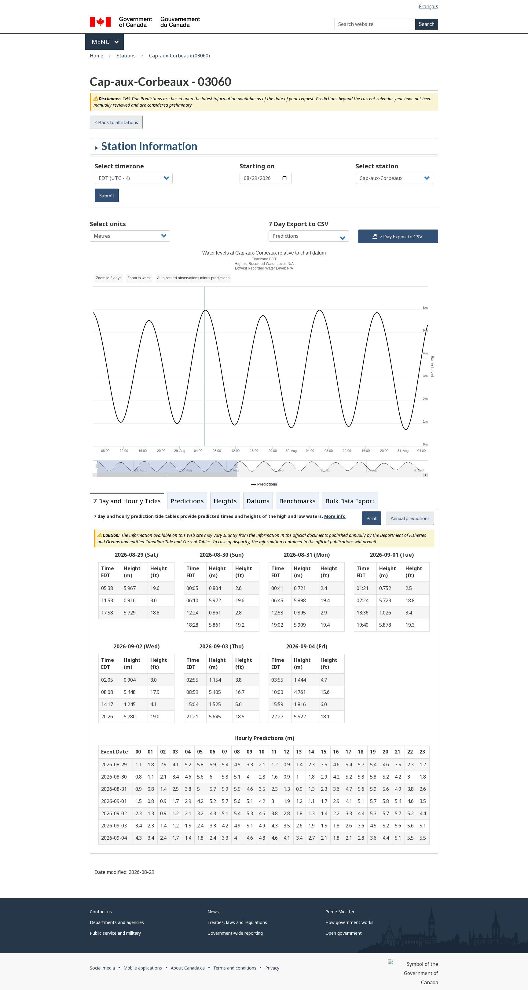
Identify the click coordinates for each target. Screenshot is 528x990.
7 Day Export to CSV (298, 224)
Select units (108, 224)
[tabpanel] (264, 681)
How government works (349, 922)
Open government (343, 933)
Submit (106, 195)
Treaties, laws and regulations (237, 922)
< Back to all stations (116, 122)
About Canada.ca (188, 968)
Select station (377, 166)
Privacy (272, 968)
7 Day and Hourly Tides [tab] (127, 501)
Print (371, 518)
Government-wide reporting (235, 933)
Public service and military (115, 933)
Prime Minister (339, 912)
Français (428, 6)
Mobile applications (142, 968)
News (213, 912)
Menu (102, 42)
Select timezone (119, 166)
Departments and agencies (117, 922)
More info (335, 516)
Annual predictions (410, 518)
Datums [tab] (258, 501)
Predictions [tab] (187, 501)
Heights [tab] (225, 501)
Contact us (101, 912)
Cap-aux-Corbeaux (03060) (179, 55)
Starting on (257, 166)
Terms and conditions (234, 968)
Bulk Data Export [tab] (350, 501)
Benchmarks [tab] (297, 501)
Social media (102, 968)
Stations (126, 55)
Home (96, 55)
